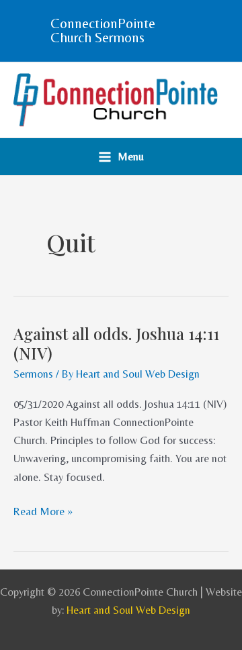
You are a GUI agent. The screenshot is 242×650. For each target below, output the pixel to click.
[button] (121, 31)
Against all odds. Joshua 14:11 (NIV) (116, 343)
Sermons (33, 374)
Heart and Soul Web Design (128, 610)
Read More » (43, 510)
